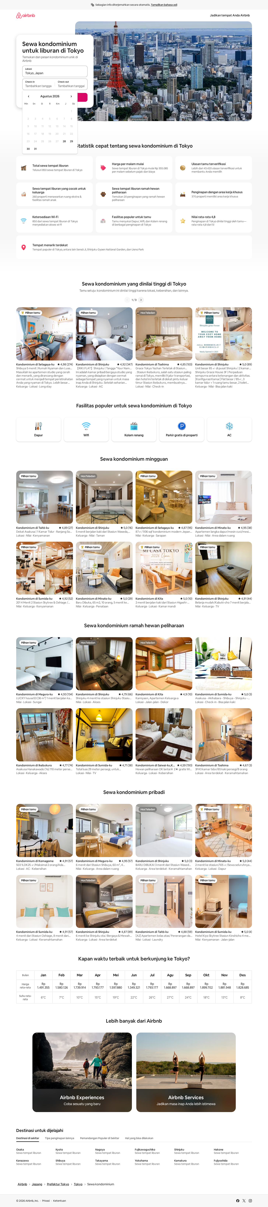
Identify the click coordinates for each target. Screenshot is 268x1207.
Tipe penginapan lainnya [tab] (59, 1138)
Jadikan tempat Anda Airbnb (230, 15)
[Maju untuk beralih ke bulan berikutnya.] (71, 96)
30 (28, 149)
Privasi (46, 1200)
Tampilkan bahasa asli (164, 4)
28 (64, 141)
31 (35, 149)
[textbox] (38, 86)
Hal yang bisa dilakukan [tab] (139, 1138)
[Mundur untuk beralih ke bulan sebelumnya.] (29, 96)
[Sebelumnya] (127, 300)
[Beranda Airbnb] (25, 15)
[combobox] (55, 73)
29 (71, 141)
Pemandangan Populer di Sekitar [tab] (99, 1138)
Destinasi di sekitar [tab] (27, 1138)
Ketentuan (59, 1200)
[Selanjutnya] (141, 300)
